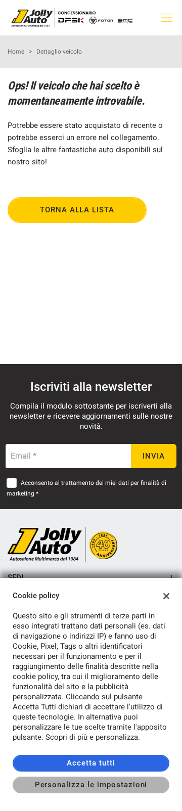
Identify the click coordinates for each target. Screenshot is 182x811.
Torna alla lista (77, 209)
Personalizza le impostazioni (91, 784)
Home (16, 51)
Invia (154, 456)
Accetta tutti (91, 763)
